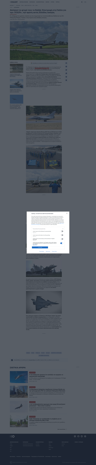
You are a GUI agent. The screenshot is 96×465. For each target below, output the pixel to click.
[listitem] (48, 228)
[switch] (61, 231)
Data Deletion (41, 251)
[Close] (67, 214)
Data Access (48, 251)
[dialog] (48, 232)
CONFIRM (40, 247)
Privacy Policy (54, 251)
